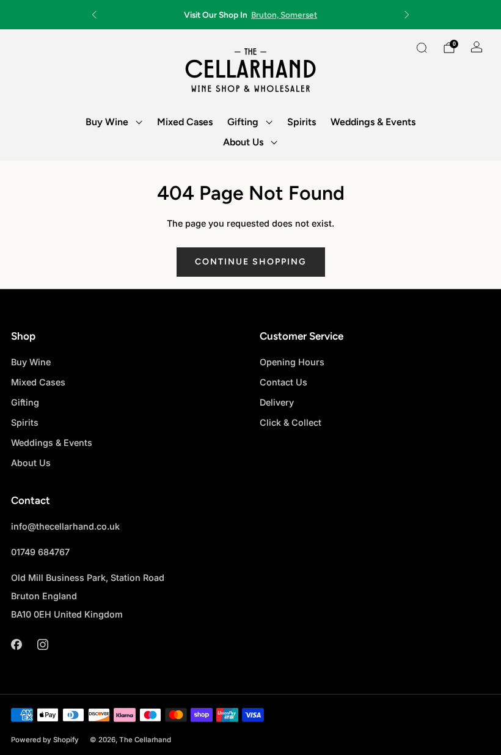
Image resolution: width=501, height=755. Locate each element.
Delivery (277, 402)
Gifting (242, 122)
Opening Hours (292, 362)
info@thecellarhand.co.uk (65, 526)
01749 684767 (40, 552)
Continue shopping (251, 262)
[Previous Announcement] (94, 15)
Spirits (301, 122)
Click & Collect (290, 422)
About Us (243, 142)
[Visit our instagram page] (42, 644)
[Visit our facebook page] (16, 644)
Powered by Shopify (45, 739)
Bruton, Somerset (284, 15)
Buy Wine (107, 122)
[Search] (421, 48)
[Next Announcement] (407, 15)
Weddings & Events (373, 122)
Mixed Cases (185, 122)
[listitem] (250, 14)
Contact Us (283, 382)
